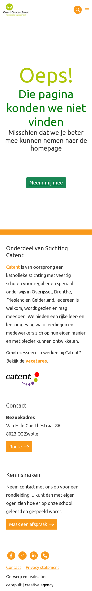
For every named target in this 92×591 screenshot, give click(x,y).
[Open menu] (87, 10)
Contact (13, 567)
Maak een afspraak (28, 524)
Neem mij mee (46, 183)
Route (16, 446)
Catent (13, 267)
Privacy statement (42, 567)
